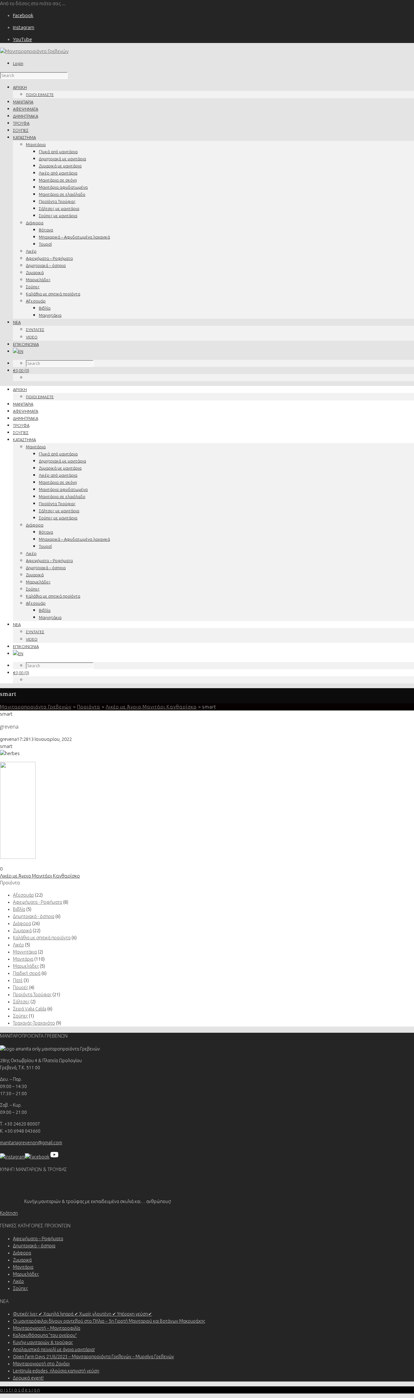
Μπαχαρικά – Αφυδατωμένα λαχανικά (74, 237)
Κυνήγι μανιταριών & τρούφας (43, 1342)
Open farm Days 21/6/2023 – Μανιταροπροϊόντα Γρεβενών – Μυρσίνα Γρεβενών (93, 1356)
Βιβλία (44, 308)
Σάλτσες (21, 1001)
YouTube (22, 39)
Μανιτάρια (36, 144)
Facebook (23, 15)
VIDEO (32, 337)
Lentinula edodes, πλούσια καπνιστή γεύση (56, 1370)
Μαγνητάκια (50, 315)
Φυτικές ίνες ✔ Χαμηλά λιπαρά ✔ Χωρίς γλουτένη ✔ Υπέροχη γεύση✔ (82, 1314)
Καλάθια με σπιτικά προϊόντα (53, 294)
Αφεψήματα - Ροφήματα (37, 902)
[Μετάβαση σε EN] (18, 351)
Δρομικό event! (28, 1378)
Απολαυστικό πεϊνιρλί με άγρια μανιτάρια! (54, 1349)
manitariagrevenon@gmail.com (31, 1142)
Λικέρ (31, 251)
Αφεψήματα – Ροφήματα (49, 258)
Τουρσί (45, 244)
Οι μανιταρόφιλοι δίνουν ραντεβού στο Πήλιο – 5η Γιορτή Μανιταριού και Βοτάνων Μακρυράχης (109, 1321)
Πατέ (18, 980)
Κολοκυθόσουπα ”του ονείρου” (45, 1335)
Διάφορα (34, 222)
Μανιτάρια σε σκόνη (58, 180)
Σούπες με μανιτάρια (58, 215)
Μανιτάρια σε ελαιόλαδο (62, 194)
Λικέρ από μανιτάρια (58, 173)
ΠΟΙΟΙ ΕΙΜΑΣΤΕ (40, 94)
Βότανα (46, 230)
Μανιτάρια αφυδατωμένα (63, 187)
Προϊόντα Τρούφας (57, 201)
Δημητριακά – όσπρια (46, 265)
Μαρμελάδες (38, 279)
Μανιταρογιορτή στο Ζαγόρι (41, 1363)
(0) (21, 370)
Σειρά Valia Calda (29, 1008)
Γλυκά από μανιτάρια (58, 151)
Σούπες (32, 286)
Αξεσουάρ (36, 301)
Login (18, 63)
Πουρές (20, 987)
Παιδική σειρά (26, 973)
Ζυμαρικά (35, 272)
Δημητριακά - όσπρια (33, 916)
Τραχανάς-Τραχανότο (34, 1023)
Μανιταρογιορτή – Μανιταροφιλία (46, 1328)
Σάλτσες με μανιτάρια (59, 208)
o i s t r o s (20, 1390)
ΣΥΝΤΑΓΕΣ (35, 329)
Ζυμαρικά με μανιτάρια (60, 166)
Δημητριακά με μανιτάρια (62, 158)
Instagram (23, 27)
